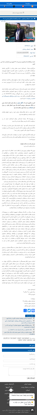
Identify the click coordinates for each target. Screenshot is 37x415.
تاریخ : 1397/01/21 (29, 45)
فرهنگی (9, 399)
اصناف (28, 18)
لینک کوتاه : (32, 52)
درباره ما (28, 3)
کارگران (9, 402)
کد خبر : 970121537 (28, 56)
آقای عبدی (20, 103)
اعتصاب (19, 338)
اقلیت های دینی (9, 390)
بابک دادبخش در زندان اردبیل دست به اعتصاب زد (20, 329)
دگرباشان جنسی (9, 384)
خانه (32, 18)
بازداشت (31, 107)
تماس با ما (9, 3)
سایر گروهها (9, 387)
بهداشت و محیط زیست (28, 387)
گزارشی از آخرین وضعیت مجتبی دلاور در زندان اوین (19, 318)
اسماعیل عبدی (25, 338)
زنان (9, 396)
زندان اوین (29, 340)
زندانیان (24, 18)
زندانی (24, 340)
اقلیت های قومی (9, 393)
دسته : (31, 49)
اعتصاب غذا (13, 338)
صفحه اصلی (27, 384)
